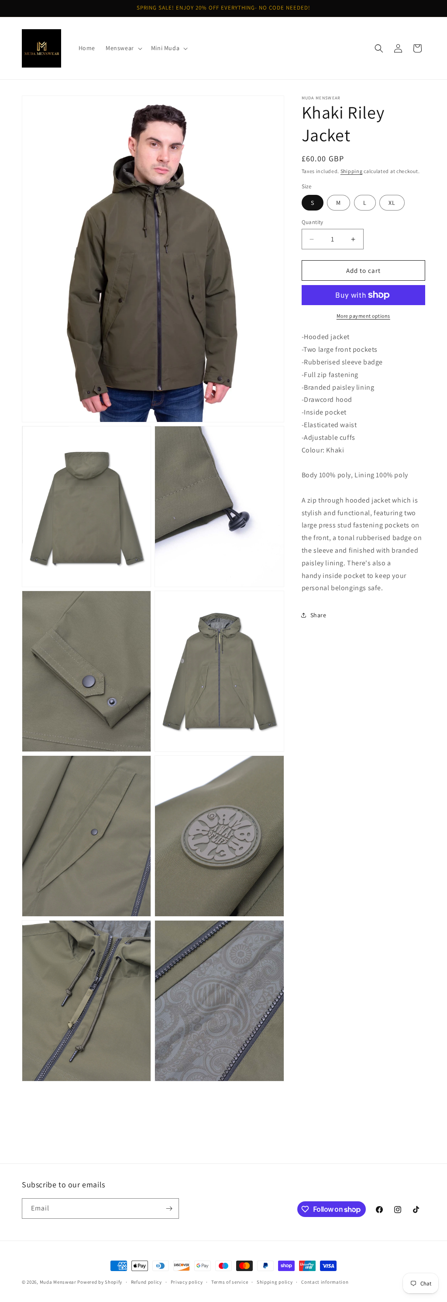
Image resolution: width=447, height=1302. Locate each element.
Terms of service (229, 1282)
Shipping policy (275, 1282)
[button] (123, 48)
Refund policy (146, 1282)
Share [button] (318, 615)
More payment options (363, 316)
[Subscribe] (169, 1208)
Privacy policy (187, 1282)
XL (392, 203)
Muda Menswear (58, 1282)
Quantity (312, 222)
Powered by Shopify (99, 1282)
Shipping (351, 171)
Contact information (324, 1282)
